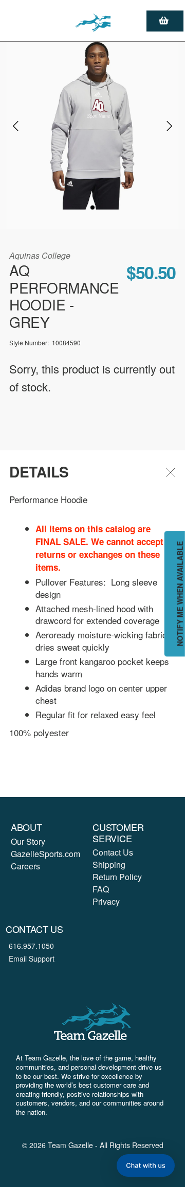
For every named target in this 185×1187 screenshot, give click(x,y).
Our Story (28, 841)
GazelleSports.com (45, 854)
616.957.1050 (31, 946)
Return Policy (117, 877)
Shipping (108, 864)
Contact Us (112, 852)
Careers (25, 866)
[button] (146, 1165)
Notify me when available (180, 593)
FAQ (100, 889)
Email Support (31, 958)
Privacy (106, 901)
